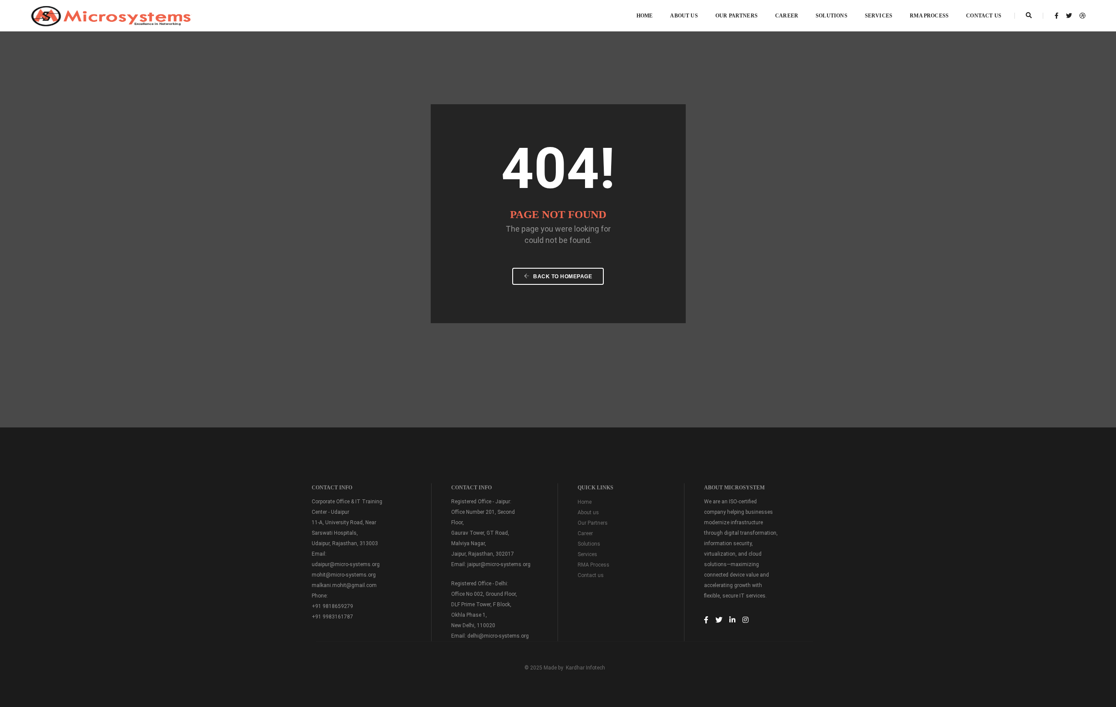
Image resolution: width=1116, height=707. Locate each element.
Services (878, 16)
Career (786, 16)
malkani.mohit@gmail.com (344, 585)
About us (588, 512)
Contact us (983, 16)
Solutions (831, 16)
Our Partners (736, 16)
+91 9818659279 (332, 606)
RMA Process (929, 16)
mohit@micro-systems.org (344, 575)
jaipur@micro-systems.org (499, 564)
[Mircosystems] (111, 15)
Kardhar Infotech (585, 668)
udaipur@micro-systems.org (346, 564)
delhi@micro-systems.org (498, 636)
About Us (684, 16)
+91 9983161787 (332, 617)
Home (644, 16)
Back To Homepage (562, 276)
